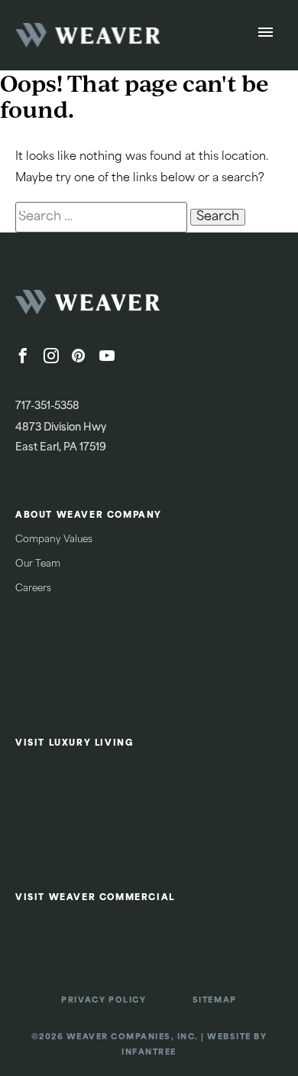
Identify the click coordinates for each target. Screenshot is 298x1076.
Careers (33, 588)
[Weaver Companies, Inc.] (130, 306)
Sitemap (215, 1000)
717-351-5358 (47, 406)
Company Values (53, 540)
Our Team (37, 564)
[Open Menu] (265, 35)
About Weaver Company (88, 516)
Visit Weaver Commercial (95, 898)
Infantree (149, 1052)
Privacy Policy (103, 1000)
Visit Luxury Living (74, 744)
